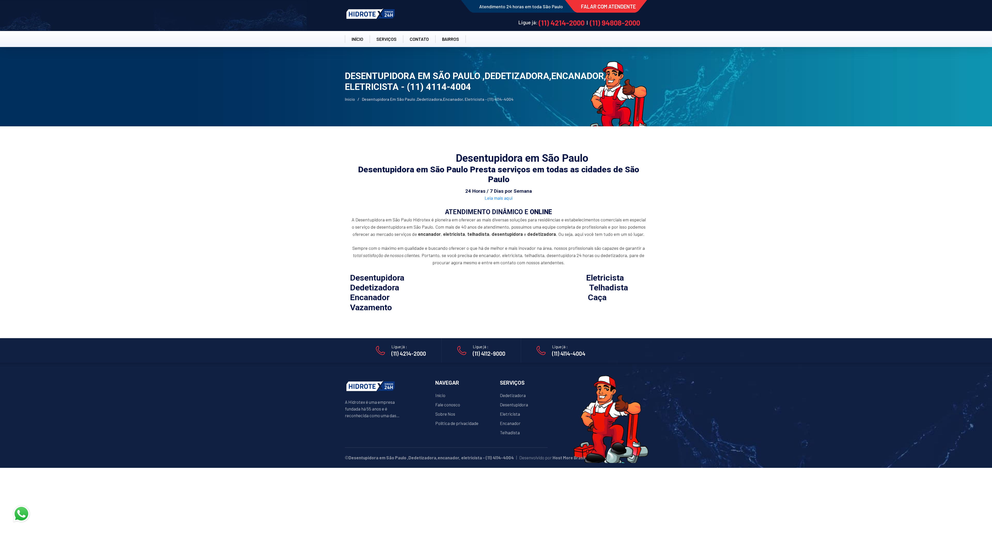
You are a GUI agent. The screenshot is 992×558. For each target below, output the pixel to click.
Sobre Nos (445, 413)
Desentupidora (514, 404)
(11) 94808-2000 (615, 22)
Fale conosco (447, 404)
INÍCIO (357, 39)
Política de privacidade (456, 423)
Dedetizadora (513, 395)
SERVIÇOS (386, 39)
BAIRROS (450, 39)
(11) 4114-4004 (568, 353)
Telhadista (510, 432)
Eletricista (510, 413)
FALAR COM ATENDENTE (608, 6)
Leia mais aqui (499, 198)
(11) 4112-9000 (489, 353)
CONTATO (419, 39)
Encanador (510, 423)
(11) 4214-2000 (562, 22)
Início (350, 99)
